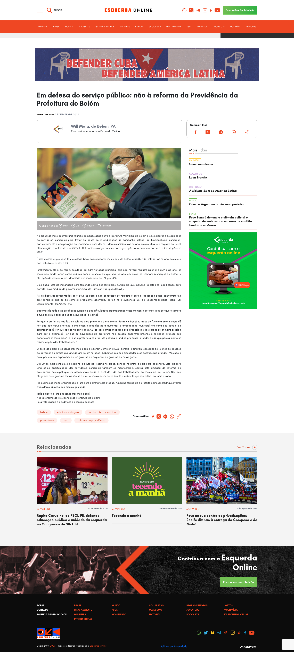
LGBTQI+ (139, 26)
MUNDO (68, 26)
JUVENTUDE (219, 26)
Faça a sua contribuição (238, 582)
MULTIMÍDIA (235, 26)
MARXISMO (202, 26)
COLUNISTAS (84, 26)
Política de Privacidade (173, 646)
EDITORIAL (43, 26)
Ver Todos (243, 447)
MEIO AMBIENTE (173, 26)
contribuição (240, 10)
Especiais (251, 26)
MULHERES (125, 26)
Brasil (56, 26)
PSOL (189, 26)
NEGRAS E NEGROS (104, 26)
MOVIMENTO (155, 26)
